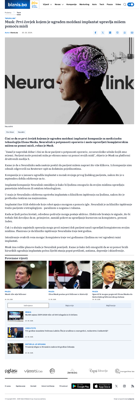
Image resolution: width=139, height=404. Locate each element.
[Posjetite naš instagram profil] (124, 386)
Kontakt (33, 386)
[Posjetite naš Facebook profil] (108, 386)
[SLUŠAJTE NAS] (52, 371)
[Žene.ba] (72, 371)
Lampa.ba (131, 399)
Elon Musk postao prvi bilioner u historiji (68, 294)
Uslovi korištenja (48, 386)
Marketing (84, 4)
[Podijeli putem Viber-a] (117, 33)
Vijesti (46, 4)
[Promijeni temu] (130, 4)
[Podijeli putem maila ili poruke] (132, 33)
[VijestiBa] (33, 371)
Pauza (110, 4)
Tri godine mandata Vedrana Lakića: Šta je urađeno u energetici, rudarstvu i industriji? (66, 330)
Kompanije (72, 4)
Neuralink (21, 132)
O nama (8, 386)
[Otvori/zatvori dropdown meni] (50, 4)
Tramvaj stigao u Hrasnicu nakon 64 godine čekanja (49, 346)
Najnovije (69, 305)
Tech (101, 4)
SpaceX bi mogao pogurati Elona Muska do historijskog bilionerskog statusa (112, 295)
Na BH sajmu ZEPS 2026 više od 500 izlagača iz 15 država (51, 314)
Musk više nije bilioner (15, 294)
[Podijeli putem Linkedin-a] (110, 33)
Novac (58, 4)
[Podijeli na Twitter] (103, 33)
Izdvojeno (28, 305)
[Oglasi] (11, 371)
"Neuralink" (10, 18)
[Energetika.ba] (124, 371)
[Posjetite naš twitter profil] (116, 386)
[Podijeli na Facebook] (95, 33)
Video (118, 4)
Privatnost (64, 386)
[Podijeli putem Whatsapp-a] (125, 33)
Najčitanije (111, 305)
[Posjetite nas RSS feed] (132, 386)
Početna (8, 12)
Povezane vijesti (16, 258)
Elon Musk (10, 132)
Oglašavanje (20, 386)
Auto (94, 4)
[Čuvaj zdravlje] (98, 371)
